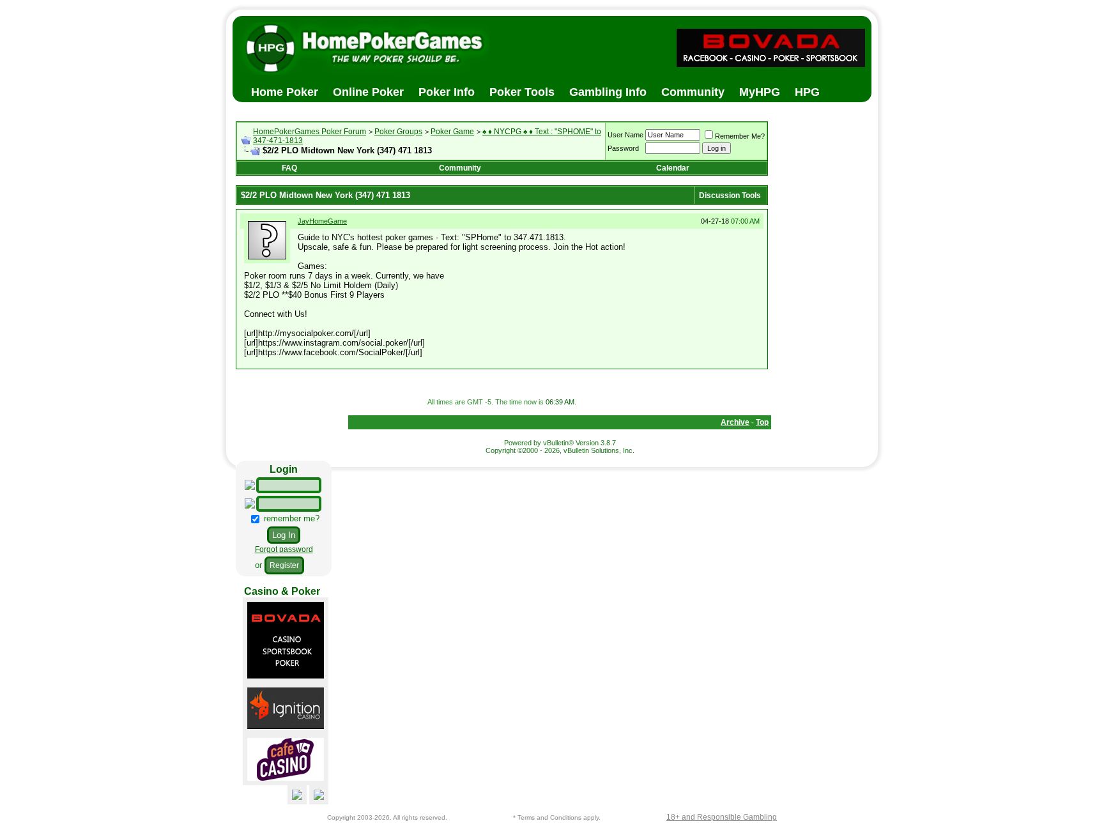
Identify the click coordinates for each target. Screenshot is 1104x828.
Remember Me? (740, 136)
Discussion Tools (730, 195)
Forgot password (284, 549)
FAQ (289, 168)
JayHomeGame (322, 221)
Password (623, 148)
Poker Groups (398, 131)
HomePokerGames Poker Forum (309, 131)
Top (762, 422)
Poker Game (452, 131)
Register (284, 565)
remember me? (290, 518)
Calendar (672, 168)
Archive (735, 422)
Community (460, 168)
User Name (625, 135)
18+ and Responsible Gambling (721, 817)
